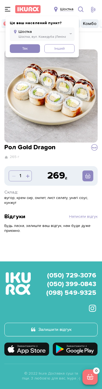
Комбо (90, 23)
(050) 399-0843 (71, 284)
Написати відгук (83, 217)
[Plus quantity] (13, 176)
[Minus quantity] (27, 176)
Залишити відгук (55, 329)
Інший (59, 48)
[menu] (7, 9)
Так (25, 48)
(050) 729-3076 (71, 275)
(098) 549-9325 (71, 293)
